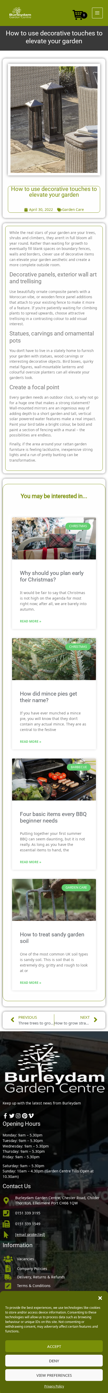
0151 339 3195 (27, 1212)
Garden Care (73, 209)
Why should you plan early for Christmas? (52, 576)
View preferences (54, 1375)
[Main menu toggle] (97, 13)
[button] (100, 1297)
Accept (54, 1346)
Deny (54, 1360)
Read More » (30, 621)
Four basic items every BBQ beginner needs (53, 817)
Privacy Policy (54, 1386)
